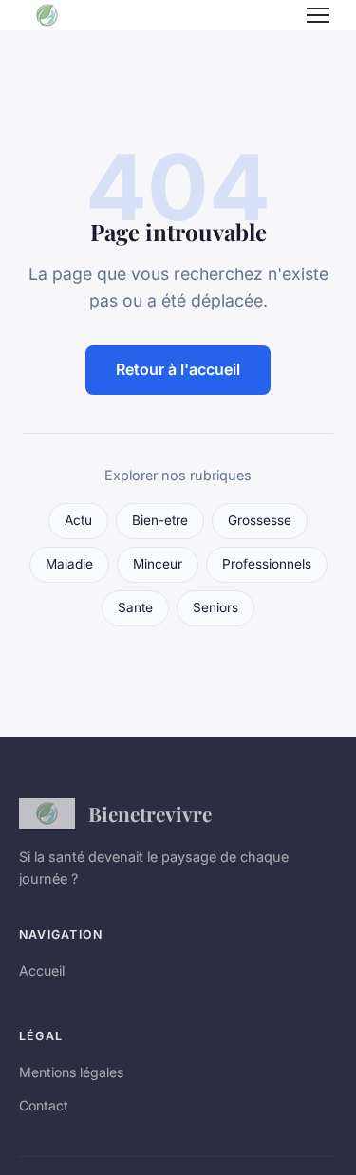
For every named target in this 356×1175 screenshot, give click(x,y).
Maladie (69, 563)
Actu (78, 520)
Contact (43, 1105)
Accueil (42, 970)
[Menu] (318, 15)
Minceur (157, 563)
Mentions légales (71, 1072)
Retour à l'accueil (178, 369)
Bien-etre (160, 520)
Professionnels (266, 563)
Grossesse (259, 520)
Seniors (215, 607)
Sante (135, 607)
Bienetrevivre (150, 813)
